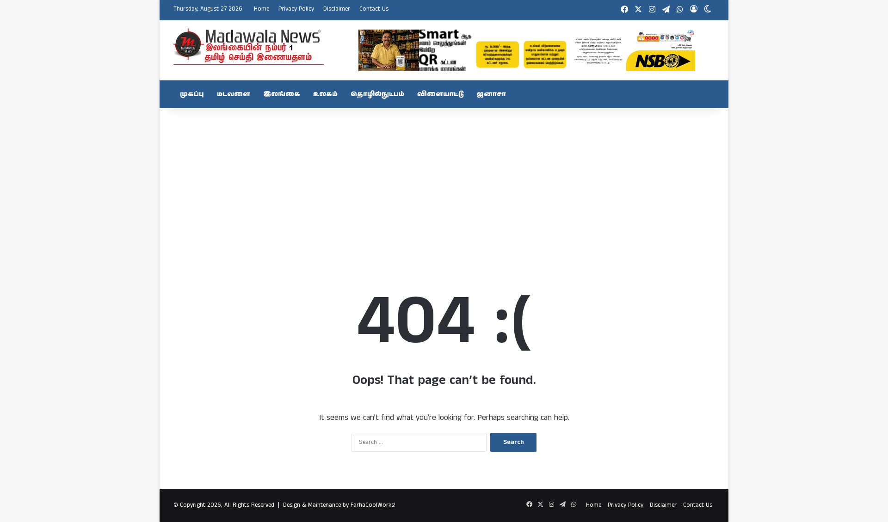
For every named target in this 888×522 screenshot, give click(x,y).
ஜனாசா (491, 94)
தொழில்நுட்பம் (377, 94)
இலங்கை (281, 94)
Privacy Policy (296, 9)
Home (261, 9)
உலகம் (325, 94)
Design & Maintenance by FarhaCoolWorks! (339, 505)
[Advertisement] (444, 182)
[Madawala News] (248, 46)
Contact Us (373, 9)
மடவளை (233, 94)
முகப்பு (192, 94)
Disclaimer (336, 9)
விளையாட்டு (440, 94)
